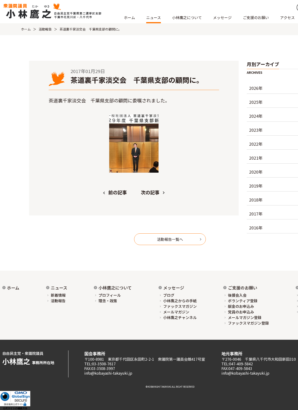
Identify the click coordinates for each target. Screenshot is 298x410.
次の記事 (150, 192)
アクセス (287, 17)
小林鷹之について (115, 288)
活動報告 (45, 29)
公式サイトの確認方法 (15, 408)
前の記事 (117, 192)
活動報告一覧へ (170, 239)
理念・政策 (107, 300)
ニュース (59, 288)
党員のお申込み (241, 312)
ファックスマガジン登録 (248, 323)
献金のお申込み (241, 306)
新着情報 (58, 295)
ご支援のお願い (256, 17)
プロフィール (109, 295)
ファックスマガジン (180, 306)
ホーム (129, 17)
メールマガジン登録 (244, 317)
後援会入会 (237, 295)
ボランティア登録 (242, 300)
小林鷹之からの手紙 (180, 300)
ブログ (168, 295)
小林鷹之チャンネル (180, 317)
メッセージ (173, 288)
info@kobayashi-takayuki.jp (108, 373)
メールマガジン (176, 312)
